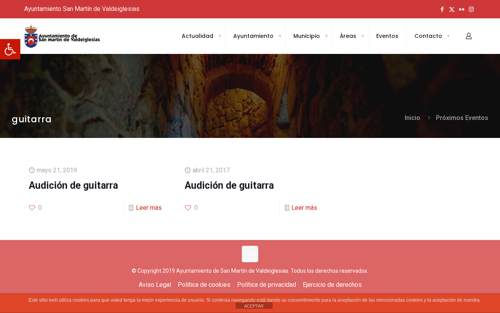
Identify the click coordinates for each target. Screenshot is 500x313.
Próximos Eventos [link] (462, 118)
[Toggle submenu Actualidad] (219, 36)
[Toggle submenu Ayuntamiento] (280, 36)
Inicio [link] (412, 118)
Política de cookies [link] (204, 284)
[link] (10, 49)
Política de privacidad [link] (266, 284)
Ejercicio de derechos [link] (332, 284)
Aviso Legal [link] (155, 284)
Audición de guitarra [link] (73, 185)
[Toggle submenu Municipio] (326, 36)
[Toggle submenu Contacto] (448, 36)
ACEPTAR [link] (254, 306)
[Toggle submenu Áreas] (362, 36)
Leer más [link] (149, 207)
